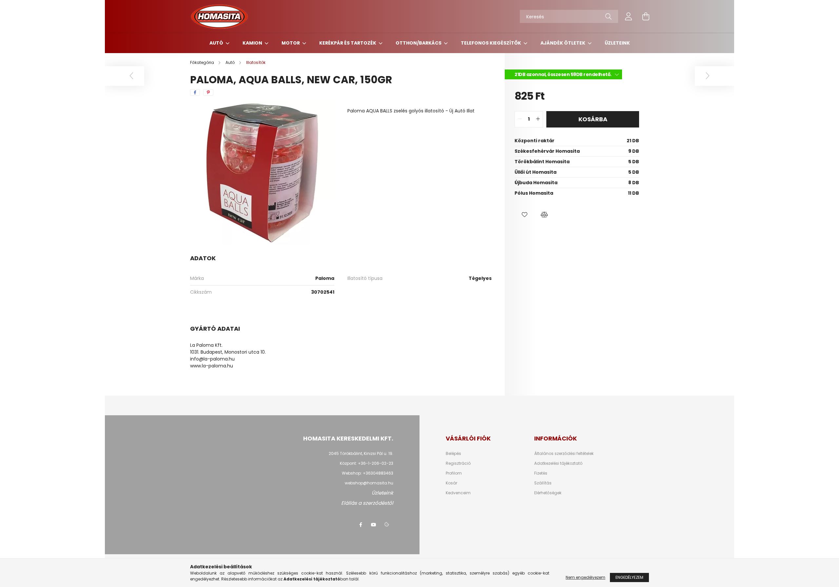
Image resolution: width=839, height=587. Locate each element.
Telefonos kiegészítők (491, 43)
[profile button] (628, 16)
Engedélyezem (629, 577)
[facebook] (195, 92)
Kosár (451, 483)
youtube (373, 524)
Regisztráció (458, 463)
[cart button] (645, 16)
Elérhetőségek (547, 493)
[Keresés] (608, 16)
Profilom (454, 473)
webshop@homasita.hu (369, 483)
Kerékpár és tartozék (348, 43)
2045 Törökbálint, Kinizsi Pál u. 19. (361, 453)
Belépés (453, 453)
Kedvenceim (458, 493)
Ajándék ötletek (563, 43)
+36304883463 (378, 473)
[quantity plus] (538, 119)
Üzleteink (617, 43)
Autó (216, 43)
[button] (524, 214)
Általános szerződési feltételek (564, 453)
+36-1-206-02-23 (375, 463)
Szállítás (543, 483)
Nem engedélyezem (585, 577)
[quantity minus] (520, 119)
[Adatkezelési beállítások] (386, 524)
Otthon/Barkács (419, 43)
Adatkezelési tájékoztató (558, 463)
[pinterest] (208, 92)
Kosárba (592, 119)
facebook (360, 524)
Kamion (253, 43)
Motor (291, 43)
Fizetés (540, 473)
